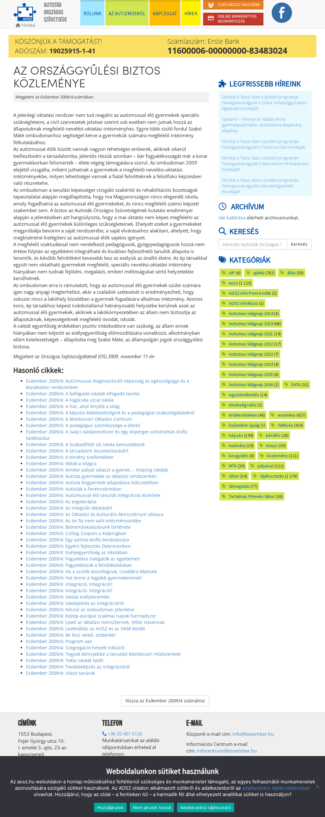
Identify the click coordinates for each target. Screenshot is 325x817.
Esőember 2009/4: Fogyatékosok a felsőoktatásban (79, 565)
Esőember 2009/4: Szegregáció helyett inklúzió (75, 648)
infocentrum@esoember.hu (227, 750)
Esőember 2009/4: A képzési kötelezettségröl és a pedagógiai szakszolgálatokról (110, 413)
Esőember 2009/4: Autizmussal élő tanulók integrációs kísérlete (93, 495)
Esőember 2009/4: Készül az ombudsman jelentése (80, 609)
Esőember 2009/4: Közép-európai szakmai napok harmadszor (91, 616)
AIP (232, 273)
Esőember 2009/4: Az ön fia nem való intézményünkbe (83, 521)
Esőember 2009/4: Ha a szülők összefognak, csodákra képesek (91, 571)
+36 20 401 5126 (124, 734)
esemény (286, 415)
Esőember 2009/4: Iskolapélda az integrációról (75, 603)
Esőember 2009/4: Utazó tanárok (60, 673)
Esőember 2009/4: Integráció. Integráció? (69, 584)
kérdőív (273, 435)
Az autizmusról (127, 13)
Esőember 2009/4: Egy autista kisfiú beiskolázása (77, 540)
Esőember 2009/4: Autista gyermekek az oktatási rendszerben (91, 476)
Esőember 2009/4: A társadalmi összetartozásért (77, 451)
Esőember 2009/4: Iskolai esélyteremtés (68, 597)
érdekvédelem (243, 415)
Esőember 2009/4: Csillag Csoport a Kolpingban (76, 533)
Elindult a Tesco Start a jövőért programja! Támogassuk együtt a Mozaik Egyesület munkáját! (260, 185)
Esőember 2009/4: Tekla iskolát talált (64, 660)
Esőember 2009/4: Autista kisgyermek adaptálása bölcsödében (92, 482)
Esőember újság (244, 425)
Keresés (299, 244)
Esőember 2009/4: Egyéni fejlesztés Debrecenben (78, 546)
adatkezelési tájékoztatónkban (276, 788)
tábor (234, 476)
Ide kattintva (232, 217)
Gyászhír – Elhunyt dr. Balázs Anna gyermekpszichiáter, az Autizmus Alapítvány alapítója (262, 125)
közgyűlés (239, 456)
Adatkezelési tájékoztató (205, 807)
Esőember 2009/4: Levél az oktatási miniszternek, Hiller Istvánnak (95, 622)
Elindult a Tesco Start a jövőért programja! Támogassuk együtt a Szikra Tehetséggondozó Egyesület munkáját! (264, 102)
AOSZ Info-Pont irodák (250, 293)
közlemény (277, 456)
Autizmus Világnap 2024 (251, 364)
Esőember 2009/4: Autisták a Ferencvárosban (74, 489)
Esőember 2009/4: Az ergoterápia (61, 502)
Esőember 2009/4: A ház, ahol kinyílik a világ (73, 406)
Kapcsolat (165, 13)
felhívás (285, 425)
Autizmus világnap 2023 (251, 354)
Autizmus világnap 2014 (251, 313)
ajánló (258, 273)
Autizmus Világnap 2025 (251, 374)
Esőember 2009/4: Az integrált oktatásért (69, 508)
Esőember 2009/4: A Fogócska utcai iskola (70, 400)
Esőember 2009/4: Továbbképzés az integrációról (78, 667)
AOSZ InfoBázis (243, 303)
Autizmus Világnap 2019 (251, 323)
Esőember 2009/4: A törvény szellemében (70, 457)
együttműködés (244, 395)
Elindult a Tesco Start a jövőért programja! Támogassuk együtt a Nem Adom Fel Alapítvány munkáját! (265, 163)
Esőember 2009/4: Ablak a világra (61, 463)
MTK (233, 466)
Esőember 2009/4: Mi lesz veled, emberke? (71, 635)
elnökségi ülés (242, 405)
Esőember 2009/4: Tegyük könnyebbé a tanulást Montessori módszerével (103, 654)
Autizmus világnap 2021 (251, 334)
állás (291, 273)
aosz (233, 283)
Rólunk (92, 13)
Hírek (190, 13)
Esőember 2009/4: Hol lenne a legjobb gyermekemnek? (84, 578)
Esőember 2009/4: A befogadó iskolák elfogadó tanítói (83, 394)
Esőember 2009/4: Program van (59, 641)
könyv (272, 445)
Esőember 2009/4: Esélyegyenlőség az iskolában (77, 552)
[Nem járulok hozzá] (317, 786)
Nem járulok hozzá (152, 807)
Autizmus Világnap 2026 (251, 384)
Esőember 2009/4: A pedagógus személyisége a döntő (83, 425)
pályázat (265, 466)
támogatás (239, 486)
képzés (236, 435)
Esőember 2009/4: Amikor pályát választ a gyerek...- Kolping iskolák (97, 470)
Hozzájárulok (110, 807)
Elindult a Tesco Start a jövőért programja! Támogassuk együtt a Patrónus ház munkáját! (263, 144)
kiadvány (237, 445)
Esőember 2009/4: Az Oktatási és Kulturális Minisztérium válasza (94, 514)
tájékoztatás (272, 476)
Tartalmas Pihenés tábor (252, 496)
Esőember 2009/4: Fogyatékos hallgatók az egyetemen (83, 559)
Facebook (282, 12)
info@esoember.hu (253, 734)
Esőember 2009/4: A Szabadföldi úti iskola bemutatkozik (85, 444)
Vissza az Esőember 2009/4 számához (165, 701)
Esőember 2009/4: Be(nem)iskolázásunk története (78, 527)
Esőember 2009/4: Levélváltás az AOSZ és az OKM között (85, 629)
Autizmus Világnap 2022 (251, 344)
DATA (296, 384)
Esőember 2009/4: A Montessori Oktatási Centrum (79, 419)
